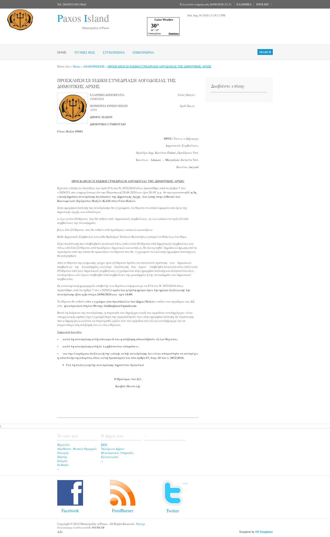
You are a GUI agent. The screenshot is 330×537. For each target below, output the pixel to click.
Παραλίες (63, 445)
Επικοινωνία (143, 52)
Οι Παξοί (62, 465)
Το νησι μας (84, 52)
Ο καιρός (63, 453)
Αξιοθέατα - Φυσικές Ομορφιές (77, 449)
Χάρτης (62, 457)
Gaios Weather (163, 19)
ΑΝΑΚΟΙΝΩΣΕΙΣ (94, 66)
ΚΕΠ (104, 445)
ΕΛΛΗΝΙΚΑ (244, 4)
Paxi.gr (140, 524)
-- (58, 469)
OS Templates (264, 531)
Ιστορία (62, 461)
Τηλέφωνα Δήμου (112, 449)
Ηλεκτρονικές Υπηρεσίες (117, 453)
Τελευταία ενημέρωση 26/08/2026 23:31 (206, 4)
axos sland (83, 18)
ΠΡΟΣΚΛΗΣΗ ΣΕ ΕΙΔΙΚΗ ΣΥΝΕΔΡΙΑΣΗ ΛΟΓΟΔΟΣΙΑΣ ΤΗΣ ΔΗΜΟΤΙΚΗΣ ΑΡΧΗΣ (159, 66)
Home (61, 52)
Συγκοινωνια (114, 52)
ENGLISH (262, 4)
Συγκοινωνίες (110, 457)
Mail (83, 4)
